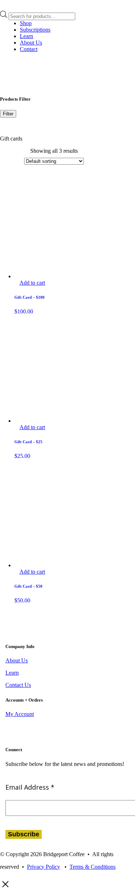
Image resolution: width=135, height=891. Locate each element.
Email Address (29, 787)
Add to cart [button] (32, 283)
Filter (8, 113)
